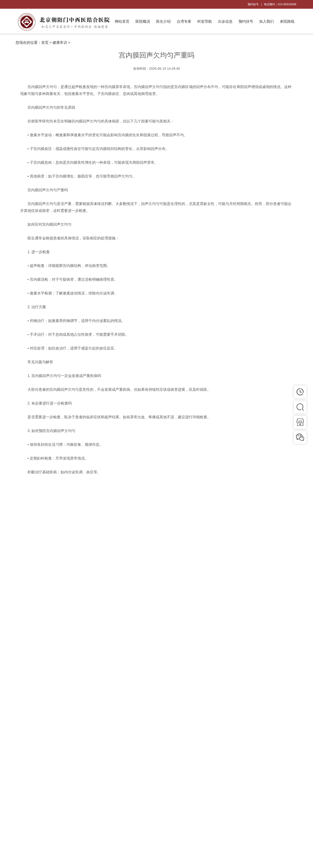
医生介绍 (163, 21)
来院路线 (287, 21)
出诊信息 (225, 21)
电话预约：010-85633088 (280, 4)
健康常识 (59, 42)
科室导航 (204, 21)
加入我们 (266, 21)
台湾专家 (184, 21)
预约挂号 (253, 4)
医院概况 (142, 21)
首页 (45, 42)
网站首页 (122, 21)
